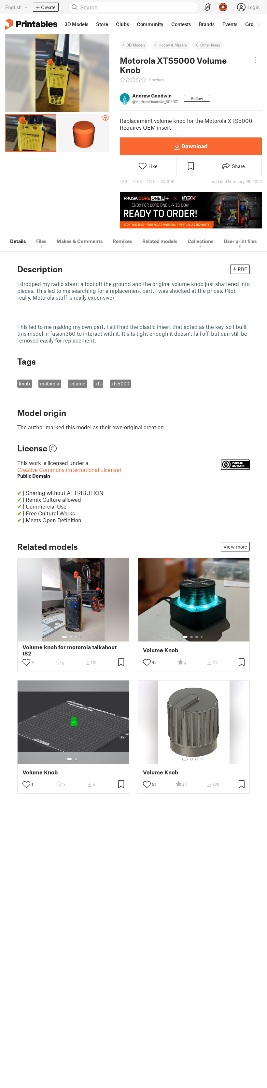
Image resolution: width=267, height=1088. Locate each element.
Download (194, 146)
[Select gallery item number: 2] (71, 637)
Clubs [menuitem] (122, 24)
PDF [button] (242, 269)
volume (77, 383)
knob (24, 383)
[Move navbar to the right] (258, 24)
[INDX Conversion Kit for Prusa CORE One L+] (191, 210)
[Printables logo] (31, 24)
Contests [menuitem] (181, 24)
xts (98, 383)
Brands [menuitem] (207, 24)
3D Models (136, 45)
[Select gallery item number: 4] (81, 637)
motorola (49, 383)
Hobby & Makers (173, 45)
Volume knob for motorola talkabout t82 (69, 650)
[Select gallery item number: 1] (64, 637)
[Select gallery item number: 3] (76, 637)
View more (235, 547)
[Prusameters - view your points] (223, 7)
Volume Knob (160, 650)
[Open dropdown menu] (255, 60)
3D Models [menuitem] (76, 24)
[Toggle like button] (26, 662)
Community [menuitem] (150, 24)
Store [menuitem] (102, 24)
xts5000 (120, 383)
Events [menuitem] (229, 24)
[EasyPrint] (208, 7)
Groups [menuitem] (253, 24)
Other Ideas (210, 45)
